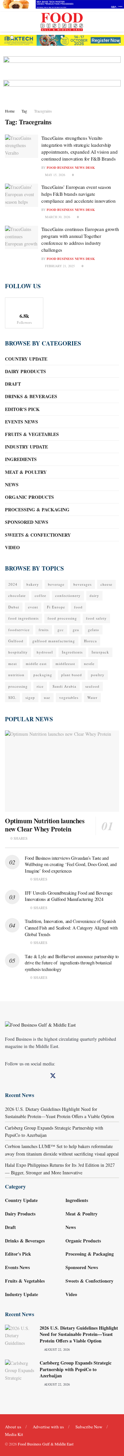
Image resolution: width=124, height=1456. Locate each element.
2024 (13, 584)
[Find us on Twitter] (53, 1076)
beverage (56, 584)
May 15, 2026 (54, 174)
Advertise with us (48, 1427)
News (12, 484)
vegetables (68, 697)
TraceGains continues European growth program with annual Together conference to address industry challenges (80, 239)
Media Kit (14, 1434)
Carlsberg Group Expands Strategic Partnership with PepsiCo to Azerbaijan (75, 1369)
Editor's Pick (22, 409)
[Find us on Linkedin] (18, 1076)
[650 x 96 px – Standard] (62, 88)
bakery (32, 584)
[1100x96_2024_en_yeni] (62, 39)
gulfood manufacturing (53, 640)
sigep (30, 697)
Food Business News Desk (71, 167)
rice (40, 686)
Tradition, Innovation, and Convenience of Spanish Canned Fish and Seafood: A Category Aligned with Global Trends (71, 927)
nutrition (16, 674)
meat (12, 663)
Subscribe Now (88, 1427)
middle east (36, 663)
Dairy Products (25, 371)
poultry (97, 674)
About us (13, 1427)
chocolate (17, 595)
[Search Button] (116, 22)
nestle (89, 663)
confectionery (68, 595)
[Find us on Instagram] (29, 1076)
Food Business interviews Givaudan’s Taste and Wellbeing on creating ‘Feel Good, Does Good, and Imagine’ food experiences (71, 864)
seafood (92, 686)
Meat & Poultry (26, 472)
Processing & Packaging (37, 509)
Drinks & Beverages (31, 396)
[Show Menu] (8, 22)
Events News (21, 421)
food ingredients (23, 618)
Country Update (26, 358)
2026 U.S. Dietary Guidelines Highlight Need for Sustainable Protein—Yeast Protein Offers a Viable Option (79, 1334)
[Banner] (62, 64)
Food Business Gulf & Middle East (45, 1443)
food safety (96, 618)
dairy (94, 595)
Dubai (13, 606)
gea (76, 629)
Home (10, 111)
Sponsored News (26, 522)
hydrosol (45, 652)
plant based (71, 674)
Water (92, 697)
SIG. (12, 697)
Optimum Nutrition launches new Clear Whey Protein (45, 825)
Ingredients (21, 459)
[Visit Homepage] (61, 22)
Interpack (100, 652)
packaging (42, 674)
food (78, 606)
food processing (62, 618)
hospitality (18, 652)
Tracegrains (43, 111)
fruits (44, 629)
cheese (106, 584)
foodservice (19, 629)
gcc (61, 629)
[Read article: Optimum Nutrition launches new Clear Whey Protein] (62, 771)
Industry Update (26, 446)
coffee (40, 595)
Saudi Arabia (64, 686)
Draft (13, 383)
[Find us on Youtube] (41, 1076)
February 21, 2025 (59, 266)
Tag (24, 111)
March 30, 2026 (57, 217)
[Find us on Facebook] (7, 1076)
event (33, 606)
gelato (93, 629)
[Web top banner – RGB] (62, 3)
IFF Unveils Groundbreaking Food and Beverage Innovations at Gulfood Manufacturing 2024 (68, 896)
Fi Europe (56, 606)
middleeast (65, 663)
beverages (82, 584)
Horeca (90, 640)
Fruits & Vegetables (32, 434)
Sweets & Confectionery (38, 534)
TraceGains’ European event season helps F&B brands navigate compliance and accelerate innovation (78, 194)
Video (12, 547)
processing (18, 686)
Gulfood (15, 640)
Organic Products (29, 497)
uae (47, 697)
